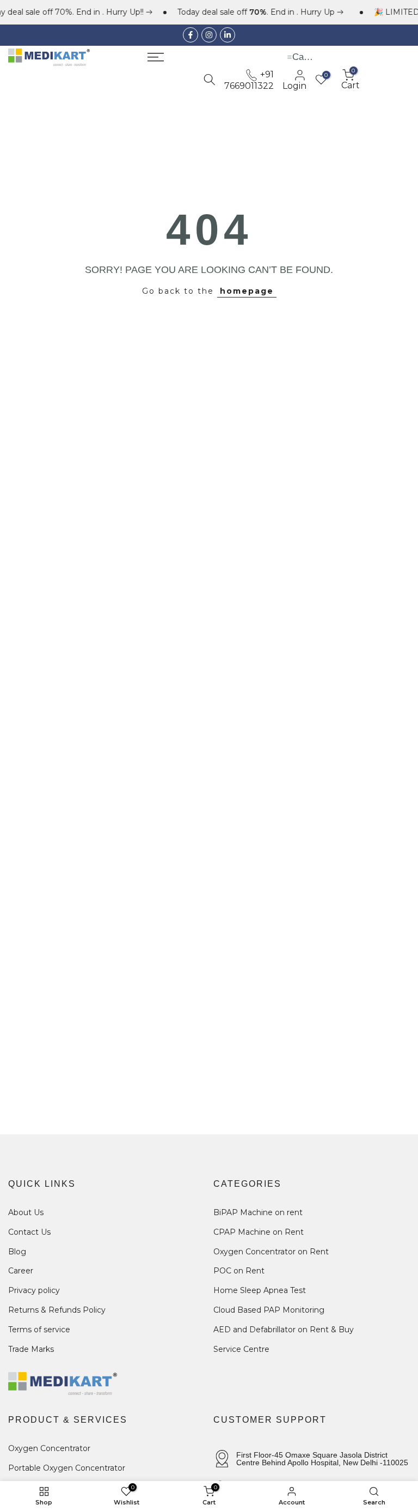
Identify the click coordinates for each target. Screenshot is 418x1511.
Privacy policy (34, 1290)
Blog (17, 1252)
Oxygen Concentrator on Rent (271, 1252)
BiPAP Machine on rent (258, 1212)
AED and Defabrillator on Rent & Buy (283, 1329)
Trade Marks (31, 1349)
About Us (26, 1212)
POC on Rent (239, 1271)
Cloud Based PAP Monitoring (268, 1310)
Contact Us (29, 1232)
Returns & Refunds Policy (57, 1310)
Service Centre (241, 1349)
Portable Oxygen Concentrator (66, 1468)
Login (294, 85)
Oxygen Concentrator (49, 1448)
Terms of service (39, 1329)
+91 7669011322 (249, 79)
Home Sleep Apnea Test (259, 1290)
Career (20, 1271)
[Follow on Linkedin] (227, 35)
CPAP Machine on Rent (258, 1232)
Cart (350, 79)
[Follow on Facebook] (190, 35)
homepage (247, 291)
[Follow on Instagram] (209, 35)
